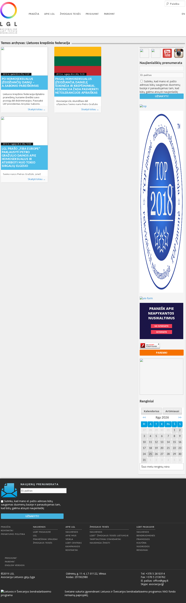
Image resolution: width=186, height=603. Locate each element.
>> (179, 417)
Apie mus (71, 535)
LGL (35, 535)
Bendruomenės (146, 535)
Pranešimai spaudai (45, 539)
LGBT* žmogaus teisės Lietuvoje (109, 535)
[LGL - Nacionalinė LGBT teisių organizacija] (8, 18)
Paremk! (109, 14)
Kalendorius (151, 411)
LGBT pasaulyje (42, 532)
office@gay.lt (160, 580)
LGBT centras (74, 543)
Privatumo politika (13, 534)
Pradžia (34, 14)
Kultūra (142, 543)
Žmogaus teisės (70, 14)
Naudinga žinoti (100, 543)
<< (144, 417)
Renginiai (142, 550)
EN (183, 14)
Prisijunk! (92, 14)
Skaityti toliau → (36, 109)
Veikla (69, 539)
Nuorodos (143, 546)
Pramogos (143, 539)
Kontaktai (7, 530)
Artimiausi (172, 411)
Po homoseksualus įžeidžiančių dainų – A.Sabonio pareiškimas (20, 82)
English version (15, 565)
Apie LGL (49, 14)
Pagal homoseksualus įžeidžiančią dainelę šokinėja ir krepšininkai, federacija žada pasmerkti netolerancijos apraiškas (76, 86)
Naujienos (39, 527)
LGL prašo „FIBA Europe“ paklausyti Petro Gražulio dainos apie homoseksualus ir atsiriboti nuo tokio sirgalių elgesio (21, 157)
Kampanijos (73, 546)
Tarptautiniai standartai (105, 539)
